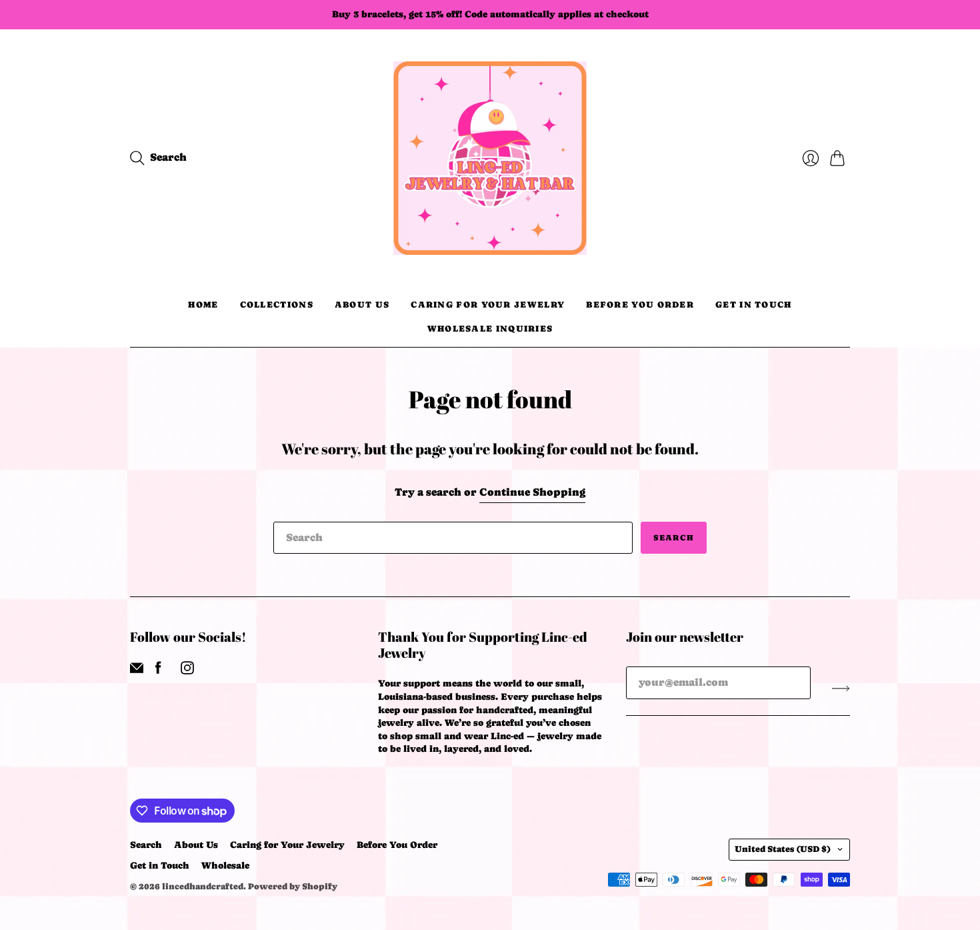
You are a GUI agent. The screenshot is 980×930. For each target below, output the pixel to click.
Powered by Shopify (292, 886)
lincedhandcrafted (202, 886)
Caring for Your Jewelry (488, 305)
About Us (362, 305)
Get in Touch (753, 305)
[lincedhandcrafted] (490, 158)
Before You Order (640, 305)
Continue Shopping (532, 492)
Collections (276, 305)
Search (673, 537)
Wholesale (225, 865)
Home (203, 305)
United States (783, 849)
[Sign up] (841, 688)
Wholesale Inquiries (490, 329)
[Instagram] (187, 670)
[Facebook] (158, 670)
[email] (136, 670)
